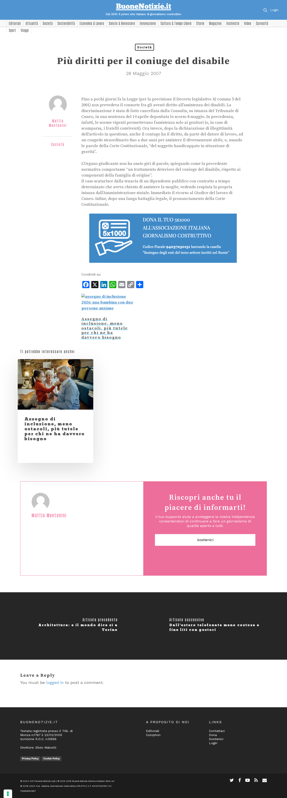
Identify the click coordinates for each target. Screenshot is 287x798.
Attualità (32, 23)
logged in (55, 682)
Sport (12, 30)
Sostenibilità (66, 23)
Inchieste (232, 23)
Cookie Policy (51, 758)
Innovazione (148, 23)
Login (274, 10)
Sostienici (205, 540)
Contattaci (217, 731)
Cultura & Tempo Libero (176, 23)
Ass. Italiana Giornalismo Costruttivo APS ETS (60, 786)
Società (48, 23)
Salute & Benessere (122, 23)
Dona (213, 735)
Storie (200, 23)
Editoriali (15, 23)
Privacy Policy (30, 758)
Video (247, 23)
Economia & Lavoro (92, 23)
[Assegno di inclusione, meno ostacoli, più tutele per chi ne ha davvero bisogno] (107, 308)
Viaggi (25, 30)
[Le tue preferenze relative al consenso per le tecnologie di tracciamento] (8, 793)
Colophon (153, 735)
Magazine (215, 23)
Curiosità (262, 23)
